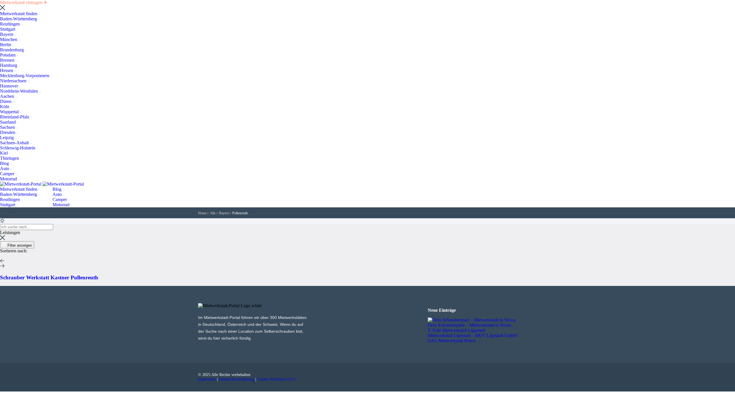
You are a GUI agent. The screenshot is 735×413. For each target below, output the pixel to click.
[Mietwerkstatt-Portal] (21, 184)
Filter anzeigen (19, 245)
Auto (5, 168)
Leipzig (7, 137)
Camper (8, 173)
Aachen (7, 96)
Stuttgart (8, 29)
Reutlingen (10, 24)
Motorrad (9, 178)
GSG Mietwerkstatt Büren (451, 340)
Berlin (6, 44)
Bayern (7, 34)
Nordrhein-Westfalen (19, 91)
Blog (5, 163)
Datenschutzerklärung (236, 379)
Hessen (7, 70)
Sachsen (8, 127)
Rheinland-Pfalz (15, 116)
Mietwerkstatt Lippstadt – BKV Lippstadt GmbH (472, 335)
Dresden (8, 132)
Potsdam (8, 54)
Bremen (8, 60)
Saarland (8, 122)
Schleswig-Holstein (18, 147)
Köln (5, 106)
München (9, 39)
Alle (213, 213)
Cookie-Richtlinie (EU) (276, 379)
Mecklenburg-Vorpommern (25, 75)
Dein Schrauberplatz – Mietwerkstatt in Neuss (469, 325)
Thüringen (10, 158)
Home (202, 213)
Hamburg (9, 65)
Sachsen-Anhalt (15, 142)
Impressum (207, 379)
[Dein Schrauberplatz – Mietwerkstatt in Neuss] (472, 319)
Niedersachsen (14, 80)
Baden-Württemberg (19, 18)
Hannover (9, 85)
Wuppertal (10, 111)
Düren (6, 101)
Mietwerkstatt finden (19, 13)
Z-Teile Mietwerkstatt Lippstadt (456, 330)
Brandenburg (12, 49)
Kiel (4, 153)
